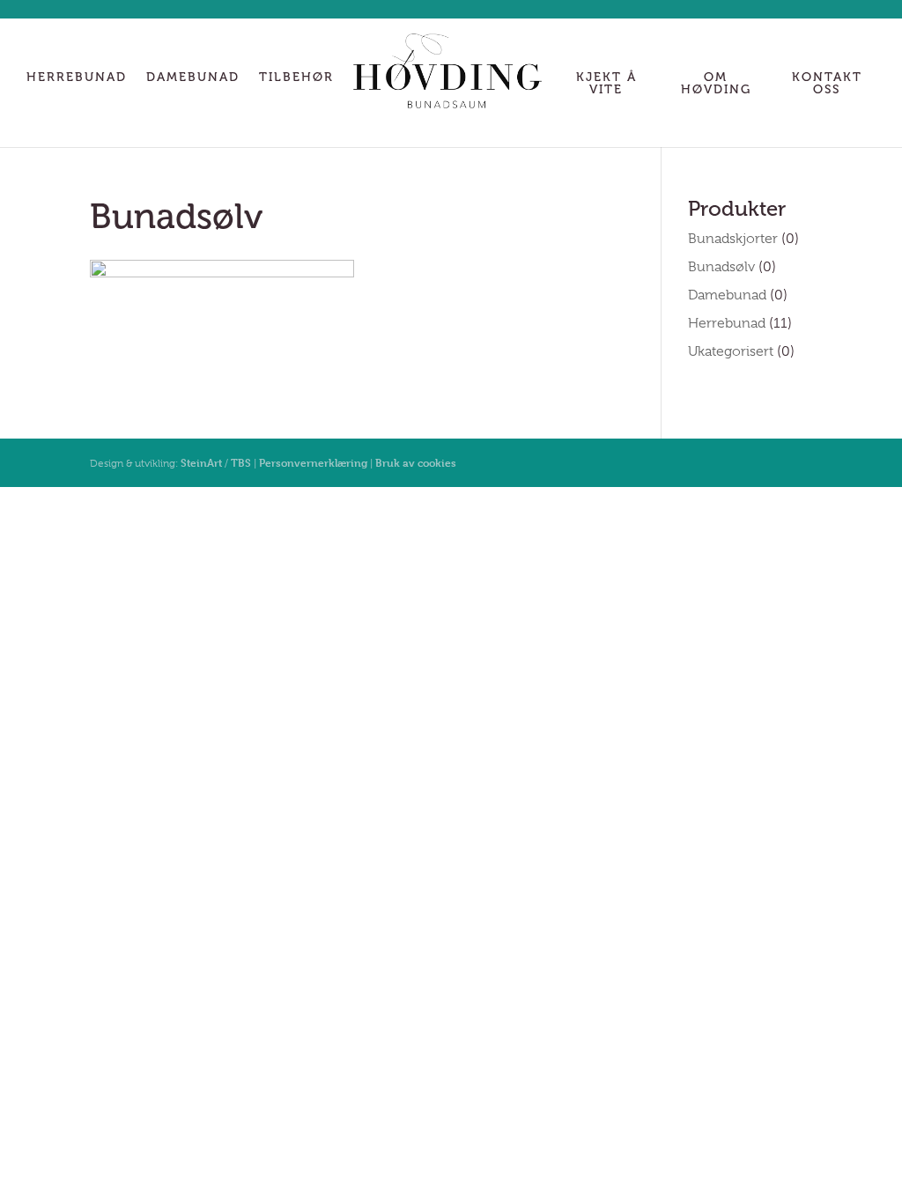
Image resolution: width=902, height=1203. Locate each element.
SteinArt (201, 462)
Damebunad (193, 78)
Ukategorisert (730, 351)
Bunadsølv (721, 267)
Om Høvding (716, 84)
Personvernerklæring (313, 462)
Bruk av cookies (415, 462)
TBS (241, 462)
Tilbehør (296, 78)
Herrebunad (76, 78)
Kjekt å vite (606, 84)
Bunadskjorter (733, 239)
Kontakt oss (827, 84)
